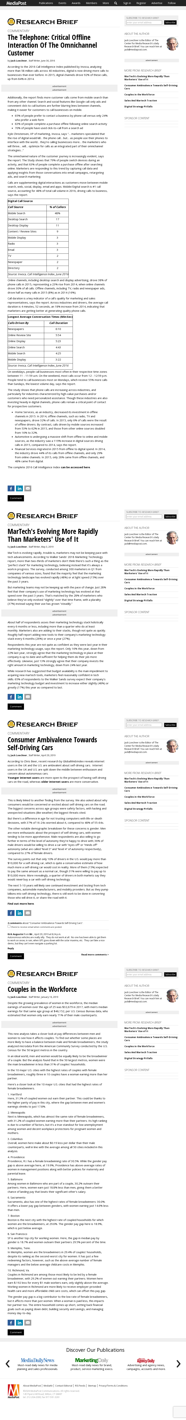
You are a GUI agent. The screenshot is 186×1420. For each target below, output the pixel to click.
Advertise (156, 3)
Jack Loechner (19, 60)
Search (116, 3)
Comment (16, 498)
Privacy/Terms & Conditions (113, 1385)
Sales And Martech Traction (140, 100)
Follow (172, 3)
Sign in (127, 3)
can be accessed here (75, 467)
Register (141, 3)
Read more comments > (95, 954)
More (106, 3)
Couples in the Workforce (139, 94)
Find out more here (21, 903)
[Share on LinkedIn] (19, 488)
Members (91, 3)
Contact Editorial (63, 1385)
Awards (76, 3)
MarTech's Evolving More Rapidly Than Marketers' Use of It (146, 78)
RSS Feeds (80, 1385)
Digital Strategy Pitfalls (138, 106)
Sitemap (92, 1385)
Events (62, 3)
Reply (11, 948)
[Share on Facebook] (11, 488)
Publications (46, 3)
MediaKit (48, 1385)
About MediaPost (32, 1385)
